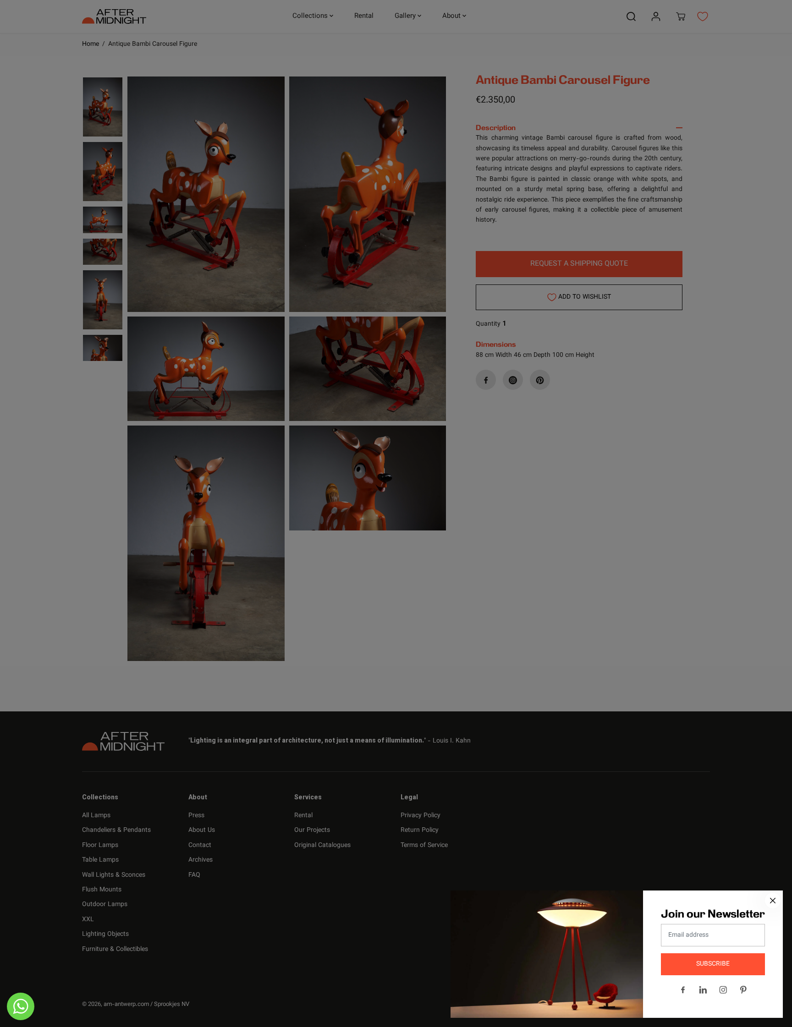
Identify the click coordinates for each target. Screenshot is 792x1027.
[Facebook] (683, 990)
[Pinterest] (743, 990)
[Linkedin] (703, 990)
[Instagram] (723, 990)
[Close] (773, 900)
